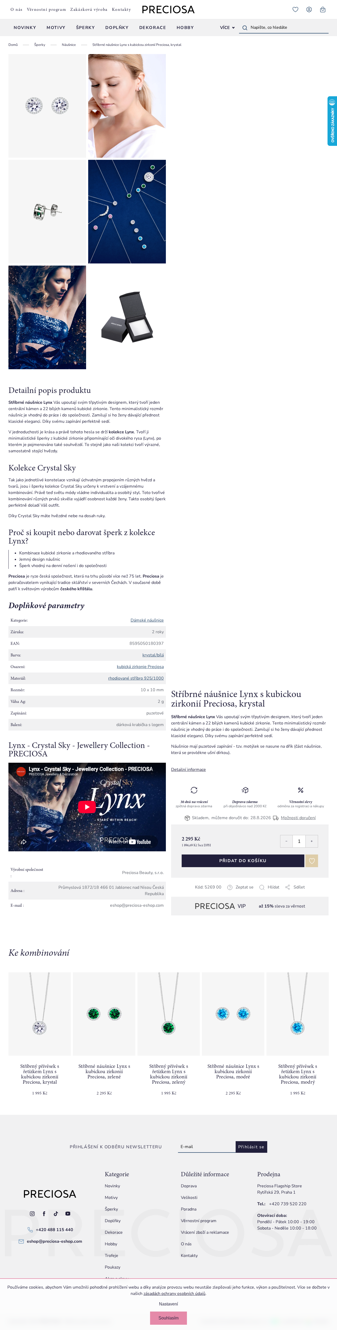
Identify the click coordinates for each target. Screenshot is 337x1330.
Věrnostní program (46, 9)
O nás (17, 9)
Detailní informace (188, 769)
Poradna (188, 1209)
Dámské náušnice (147, 620)
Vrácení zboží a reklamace (205, 1232)
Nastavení (168, 1304)
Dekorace (114, 1232)
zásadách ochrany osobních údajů (174, 1294)
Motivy (111, 1198)
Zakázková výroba (89, 9)
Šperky (111, 1209)
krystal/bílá (153, 655)
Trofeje (111, 1256)
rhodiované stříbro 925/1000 (136, 678)
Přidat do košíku (243, 861)
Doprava (189, 1186)
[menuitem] (24, 27)
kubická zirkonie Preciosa (140, 667)
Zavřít (208, 893)
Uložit (198, 894)
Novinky (112, 1186)
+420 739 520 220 (287, 1204)
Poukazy (112, 1267)
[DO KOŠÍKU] (39, 1014)
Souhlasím (168, 1318)
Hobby (111, 1244)
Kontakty (121, 9)
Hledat (245, 27)
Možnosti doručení (298, 818)
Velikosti (189, 1198)
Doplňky (113, 1221)
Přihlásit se (251, 1147)
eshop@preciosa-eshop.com (54, 1241)
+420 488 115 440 (54, 1230)
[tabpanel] (39, 1038)
